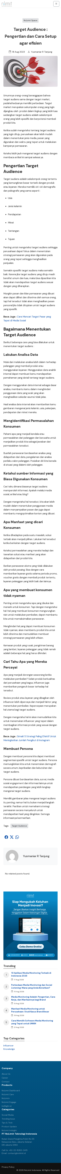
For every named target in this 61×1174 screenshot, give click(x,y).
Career (5, 1077)
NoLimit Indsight (9, 1130)
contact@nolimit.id (17, 1153)
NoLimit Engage (9, 1102)
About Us (6, 1074)
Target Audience (19, 826)
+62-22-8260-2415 (18, 1150)
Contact (6, 1081)
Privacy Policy (8, 1167)
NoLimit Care (8, 1094)
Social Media (8, 1115)
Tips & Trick (7, 1122)
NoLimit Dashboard (11, 1090)
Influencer (8, 1045)
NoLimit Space (30, 20)
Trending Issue (8, 1119)
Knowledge (9, 1049)
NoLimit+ (6, 1098)
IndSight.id (6, 1106)
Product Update (9, 1126)
